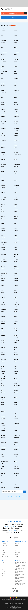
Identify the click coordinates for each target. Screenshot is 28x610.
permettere (5, 530)
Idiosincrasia (5, 547)
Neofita (3, 552)
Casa (3, 566)
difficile (23, 528)
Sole (3, 564)
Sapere (8, 9)
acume (12, 530)
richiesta (17, 524)
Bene (3, 575)
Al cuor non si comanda (18, 581)
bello (11, 533)
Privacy (16, 603)
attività (21, 524)
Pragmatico (17, 547)
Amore (3, 569)
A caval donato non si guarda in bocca (20, 584)
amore (15, 532)
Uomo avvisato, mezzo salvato (20, 565)
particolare (23, 530)
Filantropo (4, 545)
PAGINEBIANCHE (6, 600)
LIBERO (3, 599)
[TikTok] (14, 591)
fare (8, 532)
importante (11, 524)
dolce (16, 526)
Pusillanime (4, 549)
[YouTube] (16, 591)
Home (2, 21)
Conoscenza (18, 549)
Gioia (16, 554)
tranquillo (17, 528)
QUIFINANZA (23, 600)
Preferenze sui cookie (12, 604)
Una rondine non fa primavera (19, 568)
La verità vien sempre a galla (20, 562)
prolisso (21, 526)
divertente (7, 528)
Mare (3, 567)
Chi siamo (6, 603)
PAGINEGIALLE (11, 599)
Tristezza (17, 556)
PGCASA (24, 599)
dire (6, 524)
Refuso (3, 550)
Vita (3, 562)
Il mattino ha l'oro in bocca (20, 571)
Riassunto (17, 550)
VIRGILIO (7, 599)
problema (9, 526)
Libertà (17, 543)
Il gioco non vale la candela (19, 578)
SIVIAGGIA (18, 600)
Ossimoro (4, 543)
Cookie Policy (20, 603)
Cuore (3, 571)
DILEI (15, 600)
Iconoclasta (4, 554)
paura (20, 532)
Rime (6, 21)
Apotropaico (5, 556)
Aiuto (18, 604)
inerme (18, 530)
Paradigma (17, 552)
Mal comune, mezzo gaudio (19, 574)
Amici (3, 573)
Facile (16, 545)
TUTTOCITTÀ (11, 600)
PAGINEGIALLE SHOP (18, 599)
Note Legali (11, 603)
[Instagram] (11, 591)
